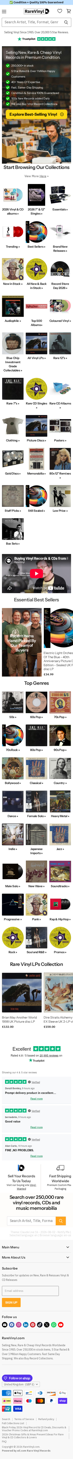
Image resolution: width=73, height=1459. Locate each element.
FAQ (4, 1441)
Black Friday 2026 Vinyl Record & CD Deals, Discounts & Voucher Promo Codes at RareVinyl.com (34, 1429)
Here (43, 176)
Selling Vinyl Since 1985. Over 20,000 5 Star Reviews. (36, 32)
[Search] (66, 22)
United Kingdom (19, 1384)
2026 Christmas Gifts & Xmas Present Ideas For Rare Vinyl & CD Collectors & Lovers (33, 1436)
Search (6, 1419)
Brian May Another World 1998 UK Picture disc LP (19, 1019)
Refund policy (46, 1419)
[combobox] (31, 22)
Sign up (11, 1302)
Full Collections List (13, 1423)
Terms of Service (24, 1419)
